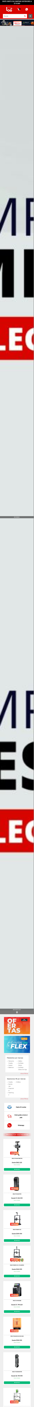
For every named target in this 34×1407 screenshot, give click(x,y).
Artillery (18, 1082)
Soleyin (10, 1065)
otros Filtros (24, 1073)
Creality (10, 1082)
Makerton (11, 1067)
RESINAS (17, 517)
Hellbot (20, 1061)
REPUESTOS (17, 1009)
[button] (1, 22)
